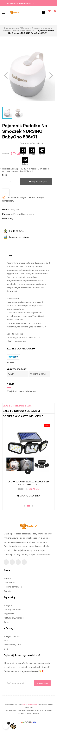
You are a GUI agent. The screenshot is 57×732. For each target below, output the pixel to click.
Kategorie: (7, 214)
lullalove (30, 710)
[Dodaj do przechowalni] (6, 192)
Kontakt (7, 591)
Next (47, 462)
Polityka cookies (12, 636)
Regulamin (9, 613)
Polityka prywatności (14, 617)
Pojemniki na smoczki (23, 214)
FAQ (6, 640)
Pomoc (7, 578)
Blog (6, 648)
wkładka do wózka (24, 713)
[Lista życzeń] (48, 12)
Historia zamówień (13, 586)
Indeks (10, 362)
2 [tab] (28, 506)
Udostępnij (16, 218)
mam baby (35, 713)
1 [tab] (24, 506)
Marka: (5, 209)
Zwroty (7, 622)
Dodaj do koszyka (38, 181)
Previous (9, 462)
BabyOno (14, 209)
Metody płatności (12, 609)
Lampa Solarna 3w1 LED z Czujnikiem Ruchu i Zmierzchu (28, 483)
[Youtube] (18, 562)
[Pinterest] (24, 562)
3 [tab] (32, 506)
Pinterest (24, 218)
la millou (36, 710)
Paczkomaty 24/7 (12, 644)
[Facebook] (6, 562)
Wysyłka (8, 605)
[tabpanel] (28, 462)
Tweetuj (20, 218)
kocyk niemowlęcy (46, 710)
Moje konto (9, 582)
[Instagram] (12, 562)
